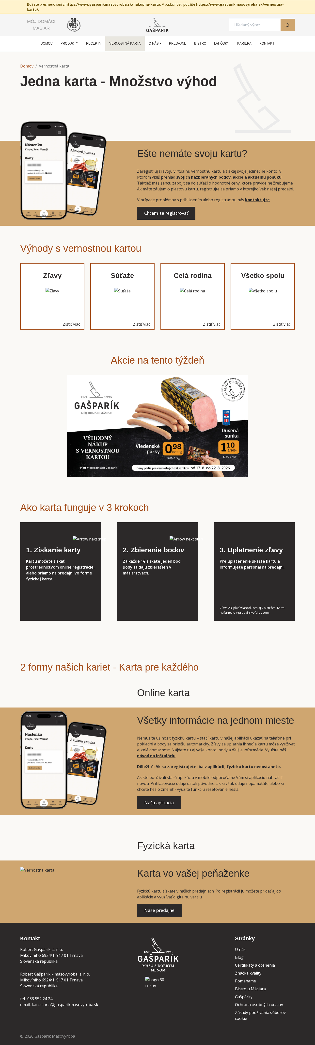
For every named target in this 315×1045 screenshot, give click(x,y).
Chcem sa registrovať (166, 213)
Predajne (177, 43)
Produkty (69, 43)
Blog (239, 957)
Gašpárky (243, 996)
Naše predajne (159, 910)
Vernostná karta (125, 43)
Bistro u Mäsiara (250, 989)
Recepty (93, 43)
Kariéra (244, 43)
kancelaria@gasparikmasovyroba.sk (65, 1004)
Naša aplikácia (159, 803)
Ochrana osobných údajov (259, 1004)
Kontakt (266, 43)
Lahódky (221, 43)
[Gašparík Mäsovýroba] (157, 956)
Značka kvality (248, 973)
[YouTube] (169, 1001)
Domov (47, 43)
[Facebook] (146, 1001)
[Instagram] (157, 1001)
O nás (154, 43)
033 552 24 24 (39, 998)
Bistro (200, 43)
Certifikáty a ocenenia (255, 965)
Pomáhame (245, 981)
